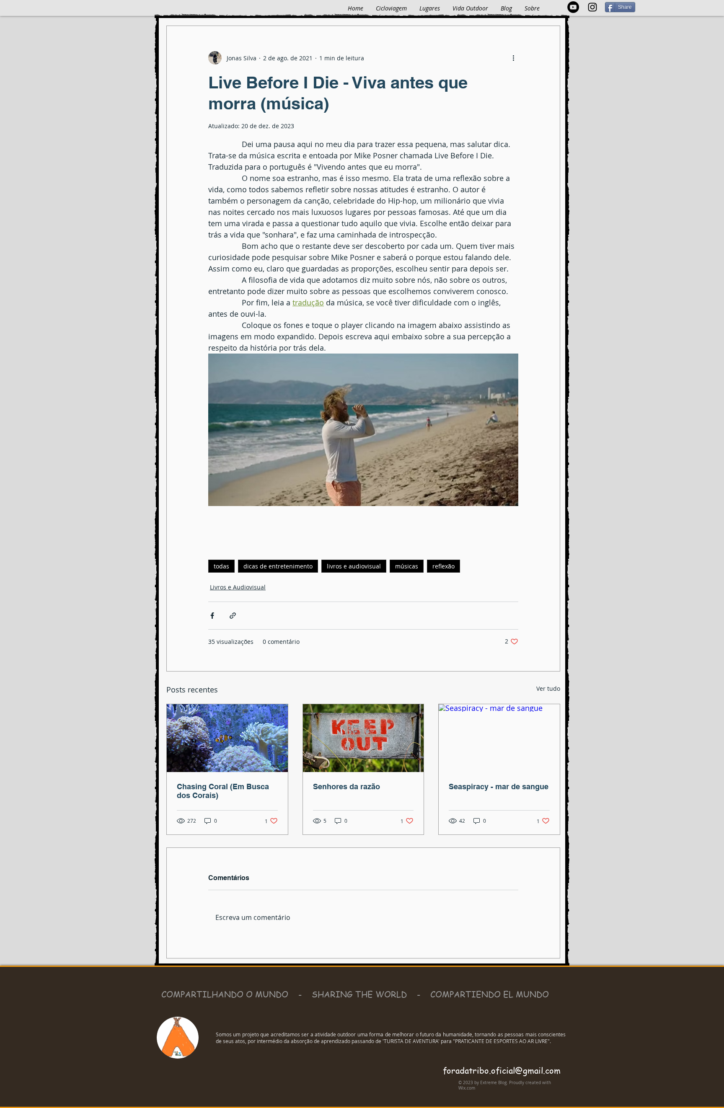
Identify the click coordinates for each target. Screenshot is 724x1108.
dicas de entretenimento (278, 566)
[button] (429, 8)
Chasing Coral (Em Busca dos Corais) (223, 791)
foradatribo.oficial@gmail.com (502, 1070)
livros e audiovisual (354, 566)
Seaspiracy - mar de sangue (498, 786)
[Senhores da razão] (363, 738)
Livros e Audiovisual (238, 587)
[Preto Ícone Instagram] (592, 7)
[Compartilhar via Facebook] (212, 616)
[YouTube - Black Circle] (573, 7)
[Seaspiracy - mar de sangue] (499, 738)
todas (221, 566)
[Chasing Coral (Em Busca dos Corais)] (227, 738)
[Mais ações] (513, 58)
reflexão (443, 566)
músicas (406, 566)
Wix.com (466, 1088)
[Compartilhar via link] (233, 616)
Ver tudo (548, 688)
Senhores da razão (346, 786)
